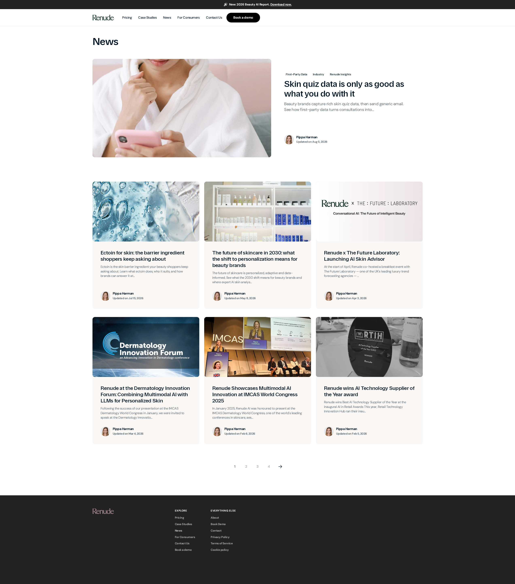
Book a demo (183, 550)
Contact (216, 530)
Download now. (281, 4)
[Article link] (257, 108)
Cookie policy (220, 550)
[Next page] (280, 466)
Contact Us (182, 543)
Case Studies (183, 524)
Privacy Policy (220, 537)
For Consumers (185, 537)
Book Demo (218, 524)
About (215, 517)
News (178, 530)
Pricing (179, 517)
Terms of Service (222, 543)
